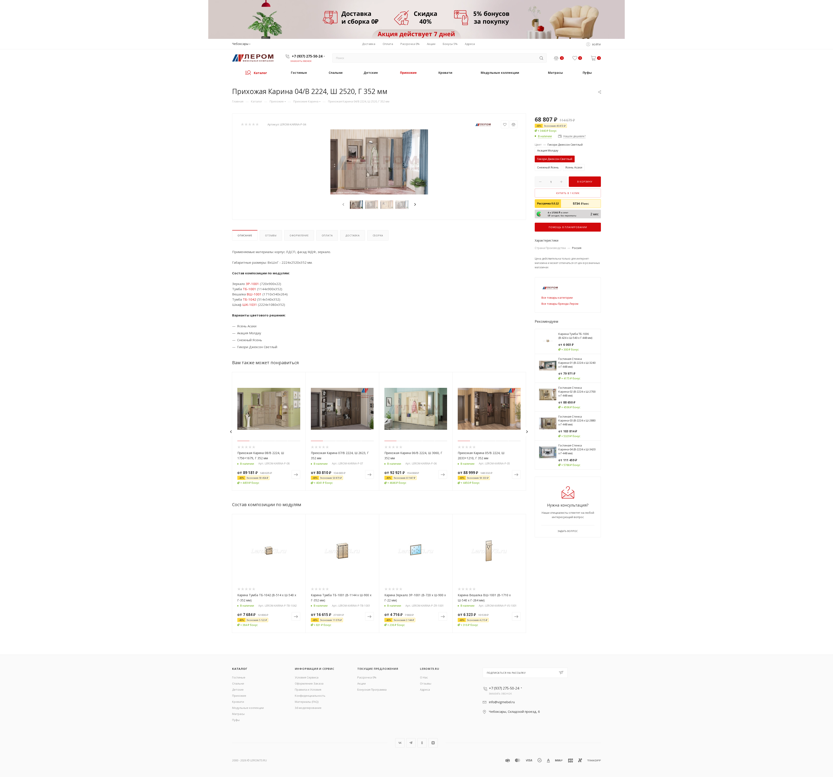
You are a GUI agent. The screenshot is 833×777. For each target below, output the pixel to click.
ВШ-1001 (254, 294)
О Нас (424, 677)
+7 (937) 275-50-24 (307, 56)
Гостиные (238, 677)
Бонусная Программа (372, 689)
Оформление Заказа (309, 683)
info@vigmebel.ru (502, 702)
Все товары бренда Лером (559, 304)
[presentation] (342, 204)
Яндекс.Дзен (433, 742)
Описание (245, 235)
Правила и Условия (308, 689)
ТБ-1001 (249, 289)
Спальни (238, 683)
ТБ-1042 (249, 299)
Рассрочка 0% (366, 677)
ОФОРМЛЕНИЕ (299, 235)
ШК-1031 (249, 304)
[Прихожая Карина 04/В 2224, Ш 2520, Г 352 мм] (379, 161)
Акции (361, 683)
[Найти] (541, 58)
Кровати (238, 702)
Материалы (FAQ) (306, 702)
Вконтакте (400, 742)
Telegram (411, 742)
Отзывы (271, 235)
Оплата (327, 235)
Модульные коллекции (248, 708)
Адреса (425, 689)
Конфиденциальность (310, 696)
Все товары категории (557, 298)
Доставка (352, 235)
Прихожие (239, 696)
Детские (238, 689)
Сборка (378, 235)
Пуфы (236, 720)
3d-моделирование (308, 708)
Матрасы (238, 714)
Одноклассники (422, 742)
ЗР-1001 (252, 283)
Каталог (240, 669)
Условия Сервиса (306, 677)
